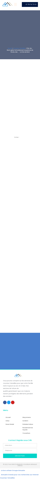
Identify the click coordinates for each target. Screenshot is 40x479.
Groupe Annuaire (18, 470)
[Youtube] (12, 402)
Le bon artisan (6, 470)
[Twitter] (9, 402)
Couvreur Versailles (19, 48)
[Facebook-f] (5, 402)
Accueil (10, 48)
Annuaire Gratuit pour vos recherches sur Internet (20, 475)
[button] (15, 4)
